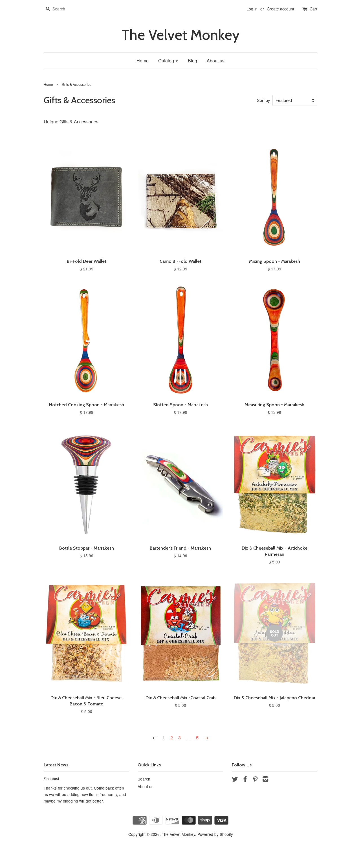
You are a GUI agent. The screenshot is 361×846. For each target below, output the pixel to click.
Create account (280, 9)
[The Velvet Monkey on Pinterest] (255, 780)
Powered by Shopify (215, 834)
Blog (192, 60)
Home (143, 60)
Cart (313, 9)
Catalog (166, 60)
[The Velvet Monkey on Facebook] (245, 780)
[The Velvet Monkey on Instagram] (265, 780)
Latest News (56, 765)
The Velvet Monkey (181, 34)
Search (144, 779)
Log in (251, 9)
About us (215, 60)
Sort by (263, 100)
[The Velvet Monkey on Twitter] (235, 780)
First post (51, 778)
